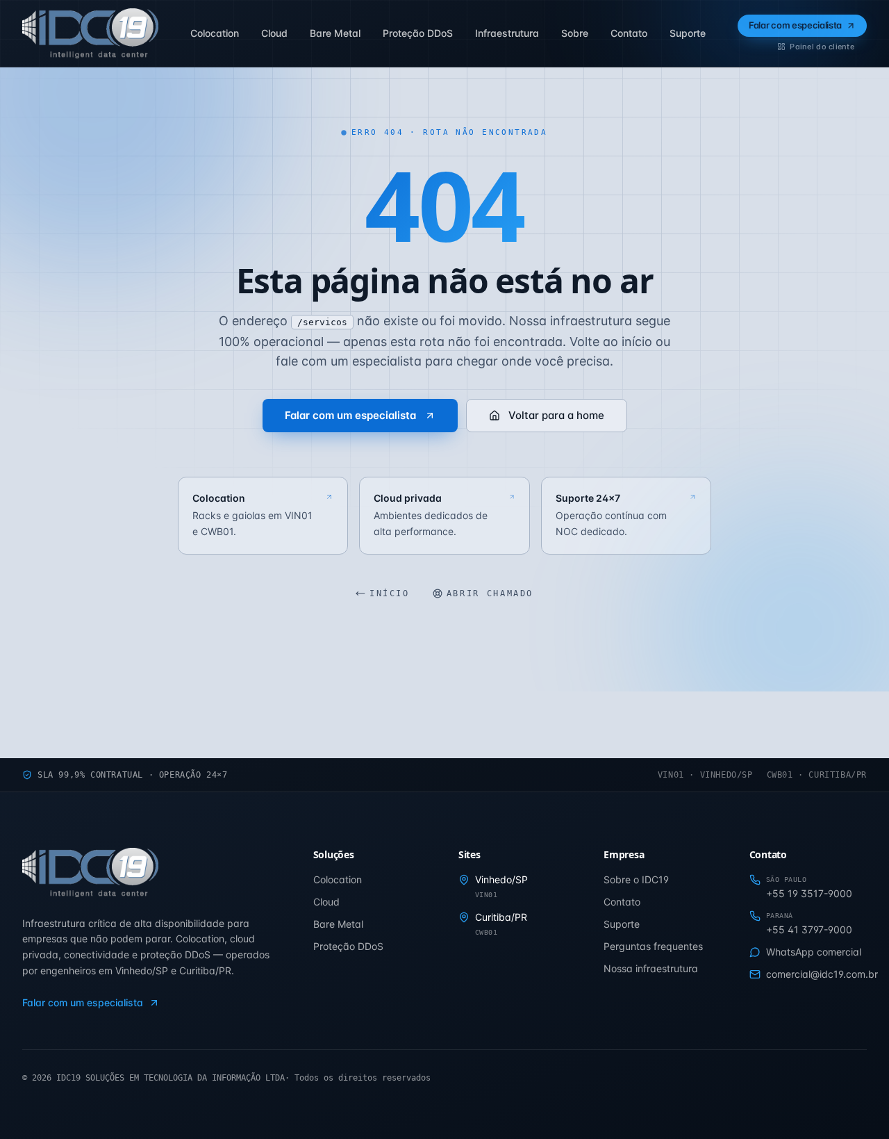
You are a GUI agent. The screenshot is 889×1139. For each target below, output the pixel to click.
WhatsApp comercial (813, 952)
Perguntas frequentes (653, 946)
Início (389, 593)
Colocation (337, 879)
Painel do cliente (822, 46)
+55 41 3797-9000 (809, 929)
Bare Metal (338, 924)
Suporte (622, 924)
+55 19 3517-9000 (809, 893)
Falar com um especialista (350, 415)
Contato (622, 902)
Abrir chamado (490, 593)
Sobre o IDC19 (636, 879)
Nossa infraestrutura (651, 968)
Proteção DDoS (348, 946)
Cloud (326, 902)
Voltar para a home (556, 415)
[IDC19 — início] (90, 33)
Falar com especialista (795, 25)
